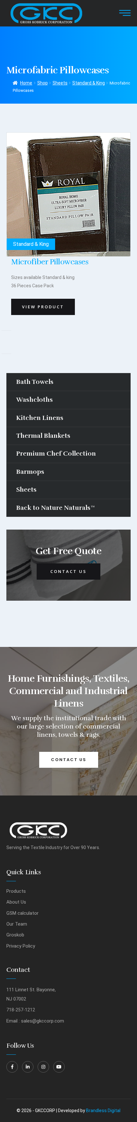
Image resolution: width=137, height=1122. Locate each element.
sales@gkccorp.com (42, 1021)
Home (26, 82)
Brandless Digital (103, 1110)
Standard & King (88, 82)
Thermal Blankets (43, 436)
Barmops (30, 472)
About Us (16, 902)
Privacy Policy (20, 946)
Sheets (60, 82)
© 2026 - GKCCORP (36, 1110)
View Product (43, 307)
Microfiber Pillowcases (49, 262)
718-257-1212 (20, 1009)
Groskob (15, 935)
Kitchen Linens (39, 418)
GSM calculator (22, 913)
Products (16, 891)
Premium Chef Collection (56, 454)
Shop (42, 82)
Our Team (16, 924)
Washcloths (34, 400)
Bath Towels (35, 382)
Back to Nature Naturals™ (55, 508)
